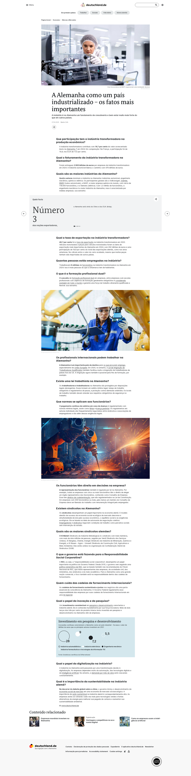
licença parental (102, 408)
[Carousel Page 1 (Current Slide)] (74, 226)
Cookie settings (116, 751)
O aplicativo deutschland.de (132, 747)
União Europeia (80, 368)
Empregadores (65, 523)
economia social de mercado (71, 692)
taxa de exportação (85, 242)
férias (92, 408)
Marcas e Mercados (69, 20)
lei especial (67, 595)
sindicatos (77, 523)
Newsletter (149, 747)
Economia (56, 20)
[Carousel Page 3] (77, 226)
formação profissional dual (83, 278)
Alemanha (71, 149)
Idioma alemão (122, 12)
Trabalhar (83, 12)
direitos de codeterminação (78, 497)
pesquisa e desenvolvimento (101, 605)
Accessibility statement (98, 751)
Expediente (115, 747)
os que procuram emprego (114, 365)
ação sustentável (79, 694)
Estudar (95, 12)
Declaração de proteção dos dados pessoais (91, 747)
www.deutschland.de (70, 706)
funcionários (87, 265)
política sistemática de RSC (70, 567)
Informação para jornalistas (77, 751)
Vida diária (107, 12)
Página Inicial (46, 20)
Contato (69, 747)
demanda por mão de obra (103, 673)
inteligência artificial (70, 673)
